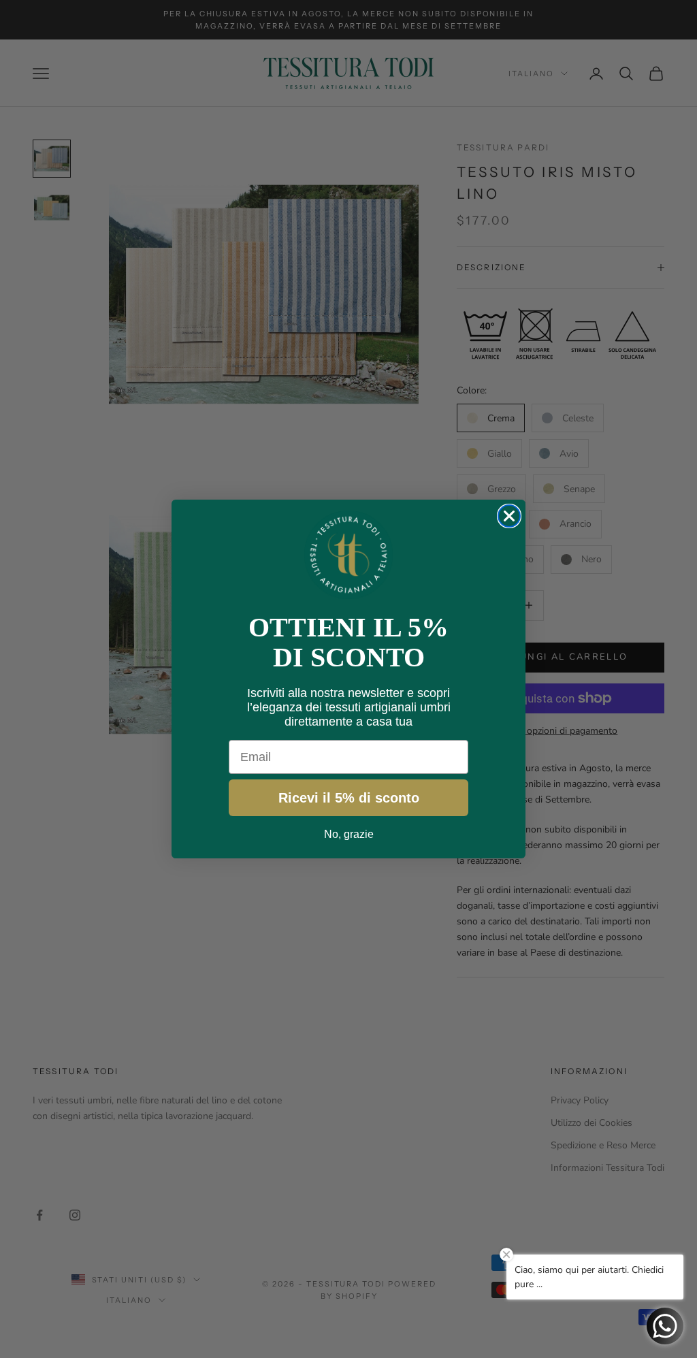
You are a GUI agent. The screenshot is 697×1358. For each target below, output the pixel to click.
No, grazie (349, 834)
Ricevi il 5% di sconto (348, 797)
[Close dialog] (509, 516)
